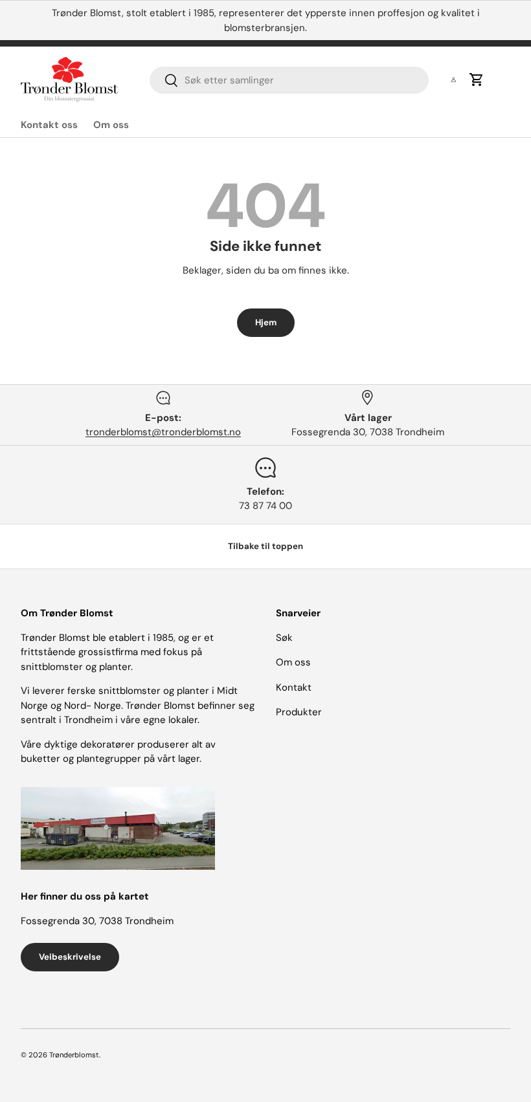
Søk (284, 637)
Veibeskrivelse (70, 956)
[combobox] (289, 80)
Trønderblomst (74, 1054)
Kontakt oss (49, 124)
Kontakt (293, 687)
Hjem (266, 322)
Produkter (299, 712)
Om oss (111, 124)
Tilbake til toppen (265, 546)
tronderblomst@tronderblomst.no (163, 432)
